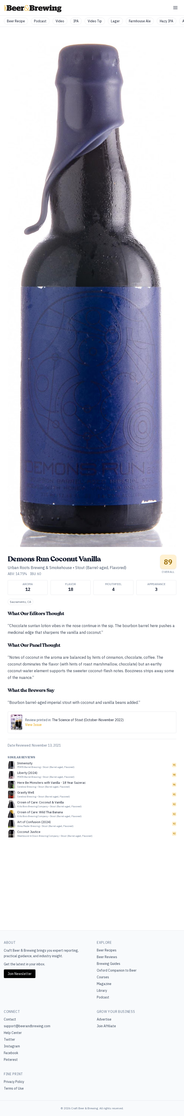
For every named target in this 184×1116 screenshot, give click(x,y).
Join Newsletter (20, 974)
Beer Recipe (16, 21)
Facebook (11, 1053)
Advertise (104, 1019)
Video (60, 21)
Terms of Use (14, 1088)
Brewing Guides (108, 964)
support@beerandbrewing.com (27, 1026)
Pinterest (11, 1059)
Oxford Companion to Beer (117, 970)
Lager (115, 21)
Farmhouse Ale (140, 21)
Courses (103, 977)
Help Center (13, 1033)
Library (102, 990)
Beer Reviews (107, 957)
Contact (10, 1019)
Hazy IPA (166, 21)
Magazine (104, 984)
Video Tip (95, 21)
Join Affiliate (106, 1026)
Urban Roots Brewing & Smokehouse (40, 567)
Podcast (40, 21)
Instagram (12, 1046)
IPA (76, 21)
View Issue (33, 725)
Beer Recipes (106, 950)
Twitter (9, 1039)
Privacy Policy (14, 1082)
